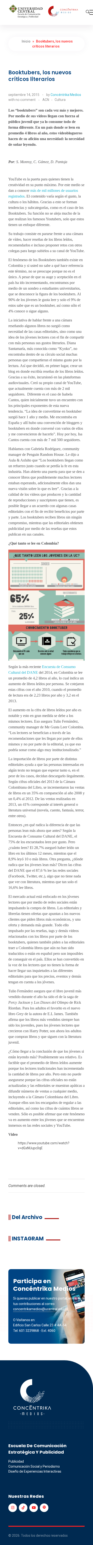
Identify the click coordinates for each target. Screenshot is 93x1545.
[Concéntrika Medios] (44, 12)
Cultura (60, 100)
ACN (45, 100)
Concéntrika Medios (66, 95)
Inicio (26, 41)
